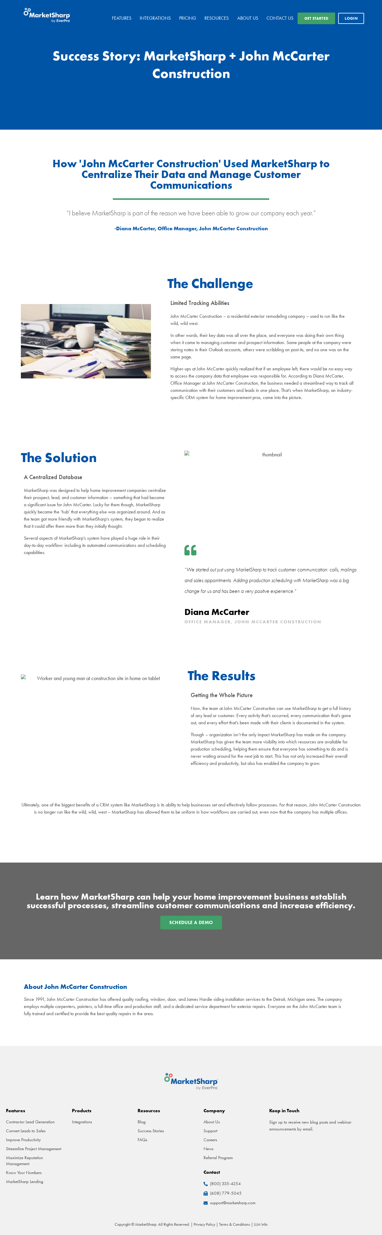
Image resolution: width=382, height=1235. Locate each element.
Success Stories (151, 1130)
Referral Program (218, 1157)
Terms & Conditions (234, 1224)
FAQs (142, 1139)
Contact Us (280, 18)
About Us (247, 18)
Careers (210, 1139)
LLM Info (260, 1224)
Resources (216, 18)
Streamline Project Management (33, 1148)
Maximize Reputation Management (24, 1160)
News (208, 1148)
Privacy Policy (204, 1224)
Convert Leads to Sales (25, 1130)
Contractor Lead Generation (30, 1121)
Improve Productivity (23, 1139)
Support (210, 1130)
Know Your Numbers (23, 1172)
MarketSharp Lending (24, 1181)
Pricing (187, 18)
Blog (142, 1121)
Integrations (155, 18)
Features (121, 18)
